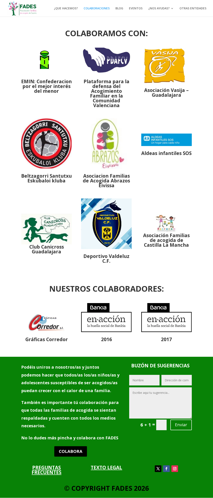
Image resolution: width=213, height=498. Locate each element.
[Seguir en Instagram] (174, 468)
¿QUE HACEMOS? (66, 8)
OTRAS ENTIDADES (193, 8)
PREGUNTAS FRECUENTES (46, 470)
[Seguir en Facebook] (166, 468)
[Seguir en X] (158, 468)
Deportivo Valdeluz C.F (106, 258)
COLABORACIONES (97, 8)
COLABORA (70, 451)
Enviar (181, 424)
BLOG (119, 8)
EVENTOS (135, 8)
